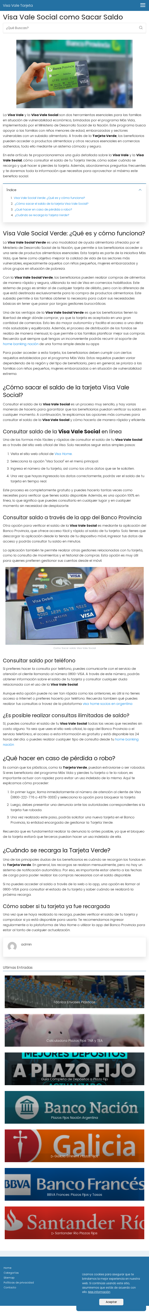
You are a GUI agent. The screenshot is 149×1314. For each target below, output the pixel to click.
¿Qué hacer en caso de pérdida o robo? (43, 209)
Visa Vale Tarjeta (18, 5)
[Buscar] (139, 26)
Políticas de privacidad (19, 1282)
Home (7, 1268)
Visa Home (63, 454)
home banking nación (21, 344)
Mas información (99, 1292)
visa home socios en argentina (107, 703)
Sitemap (9, 1277)
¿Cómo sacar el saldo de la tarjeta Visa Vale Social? (51, 204)
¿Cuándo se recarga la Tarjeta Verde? (42, 215)
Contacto (10, 1287)
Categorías (11, 1273)
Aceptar (111, 1302)
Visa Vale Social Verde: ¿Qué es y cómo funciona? (49, 198)
